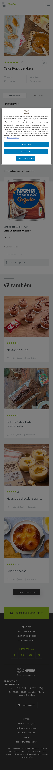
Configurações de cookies (26, 158)
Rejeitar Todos (25, 151)
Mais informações (13, 138)
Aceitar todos (26, 144)
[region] (26, 136)
